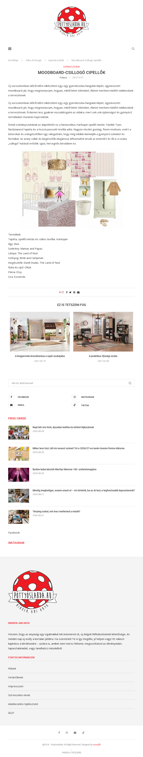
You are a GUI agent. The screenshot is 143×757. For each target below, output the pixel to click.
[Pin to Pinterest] (74, 292)
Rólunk (12, 668)
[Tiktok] (83, 732)
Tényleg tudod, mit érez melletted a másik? (56, 511)
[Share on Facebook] (66, 292)
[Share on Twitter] (70, 292)
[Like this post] (62, 292)
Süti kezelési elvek (19, 695)
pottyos (63, 77)
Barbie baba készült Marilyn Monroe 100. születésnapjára (64, 469)
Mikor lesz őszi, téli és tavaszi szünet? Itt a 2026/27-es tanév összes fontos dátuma (79, 448)
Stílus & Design (34, 60)
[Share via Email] (78, 292)
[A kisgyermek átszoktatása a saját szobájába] (40, 332)
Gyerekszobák (56, 60)
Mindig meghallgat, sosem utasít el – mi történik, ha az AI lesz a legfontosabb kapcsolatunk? (84, 490)
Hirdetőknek (15, 677)
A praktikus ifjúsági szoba (103, 356)
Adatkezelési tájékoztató (23, 704)
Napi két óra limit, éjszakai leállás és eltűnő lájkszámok (63, 427)
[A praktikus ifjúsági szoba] (103, 332)
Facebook (14, 532)
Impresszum (15, 686)
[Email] (75, 732)
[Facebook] (59, 732)
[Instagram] (67, 732)
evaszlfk (97, 744)
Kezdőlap (13, 60)
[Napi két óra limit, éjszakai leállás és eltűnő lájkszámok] (18, 433)
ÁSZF (11, 713)
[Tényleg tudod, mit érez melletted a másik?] (18, 517)
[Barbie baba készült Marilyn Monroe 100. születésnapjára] (18, 475)
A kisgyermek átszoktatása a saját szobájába (40, 356)
